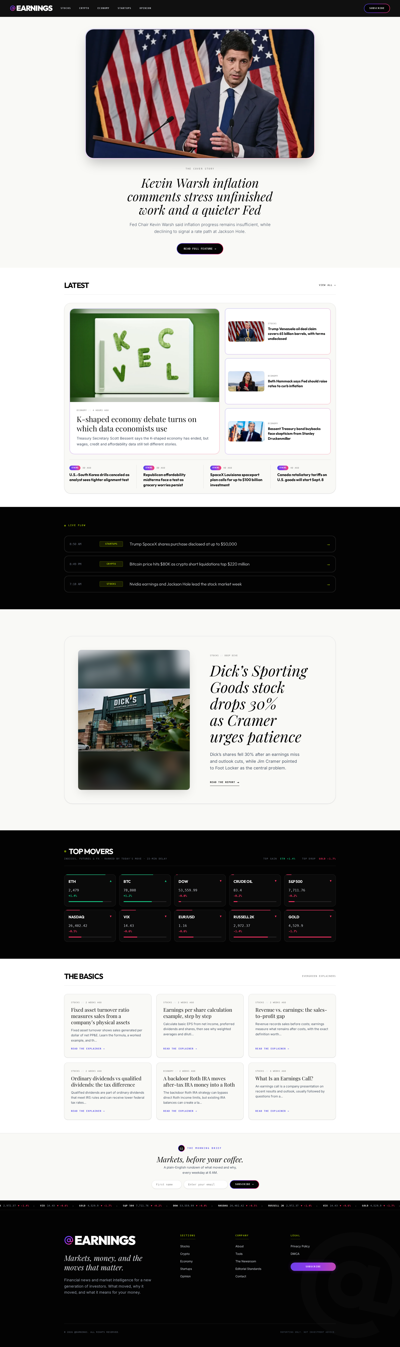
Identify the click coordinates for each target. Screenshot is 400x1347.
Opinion (145, 8)
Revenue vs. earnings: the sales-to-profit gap (291, 1012)
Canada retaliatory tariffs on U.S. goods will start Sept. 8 (302, 477)
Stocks (66, 8)
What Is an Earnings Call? (284, 1078)
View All (327, 285)
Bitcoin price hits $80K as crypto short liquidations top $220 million (190, 564)
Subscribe (377, 8)
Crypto (84, 8)
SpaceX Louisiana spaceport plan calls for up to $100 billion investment (236, 479)
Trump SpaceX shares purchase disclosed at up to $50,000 (183, 544)
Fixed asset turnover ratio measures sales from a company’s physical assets (100, 1015)
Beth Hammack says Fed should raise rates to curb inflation (297, 383)
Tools (238, 1253)
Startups (124, 8)
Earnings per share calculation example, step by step (197, 1012)
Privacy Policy (300, 1246)
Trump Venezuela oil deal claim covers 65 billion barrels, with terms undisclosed (296, 334)
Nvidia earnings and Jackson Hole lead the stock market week (186, 584)
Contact (240, 1276)
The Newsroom (245, 1261)
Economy (103, 8)
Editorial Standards (248, 1268)
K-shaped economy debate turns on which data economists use (136, 423)
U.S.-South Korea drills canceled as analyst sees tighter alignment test (99, 477)
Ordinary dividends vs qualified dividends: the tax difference (106, 1081)
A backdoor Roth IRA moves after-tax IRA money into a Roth (199, 1081)
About (239, 1246)
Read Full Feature (200, 248)
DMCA (295, 1253)
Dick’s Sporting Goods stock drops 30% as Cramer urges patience (258, 703)
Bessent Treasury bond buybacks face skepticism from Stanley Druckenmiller (294, 433)
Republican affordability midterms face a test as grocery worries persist (164, 479)
